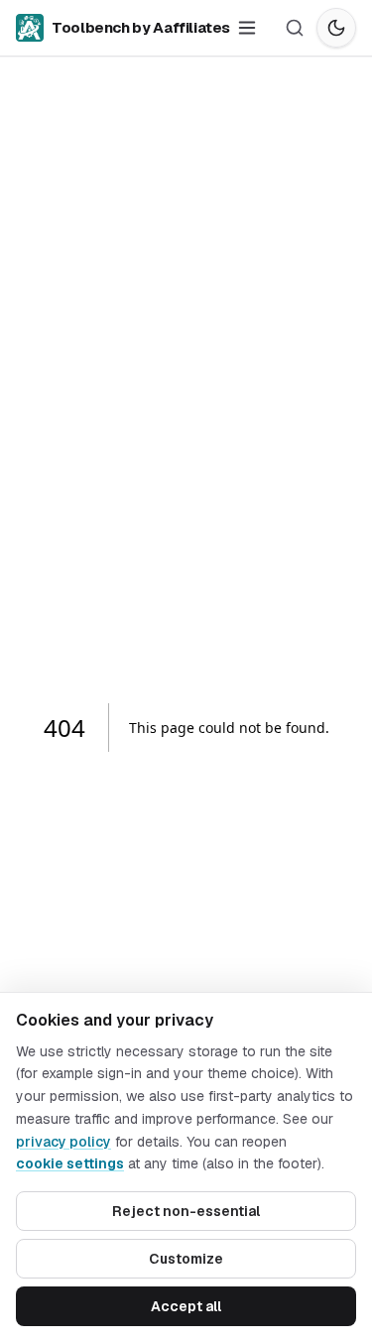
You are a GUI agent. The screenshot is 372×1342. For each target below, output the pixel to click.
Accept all (186, 1306)
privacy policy (63, 1142)
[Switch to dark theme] (336, 28)
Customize (186, 1259)
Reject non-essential (186, 1211)
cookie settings (70, 1163)
